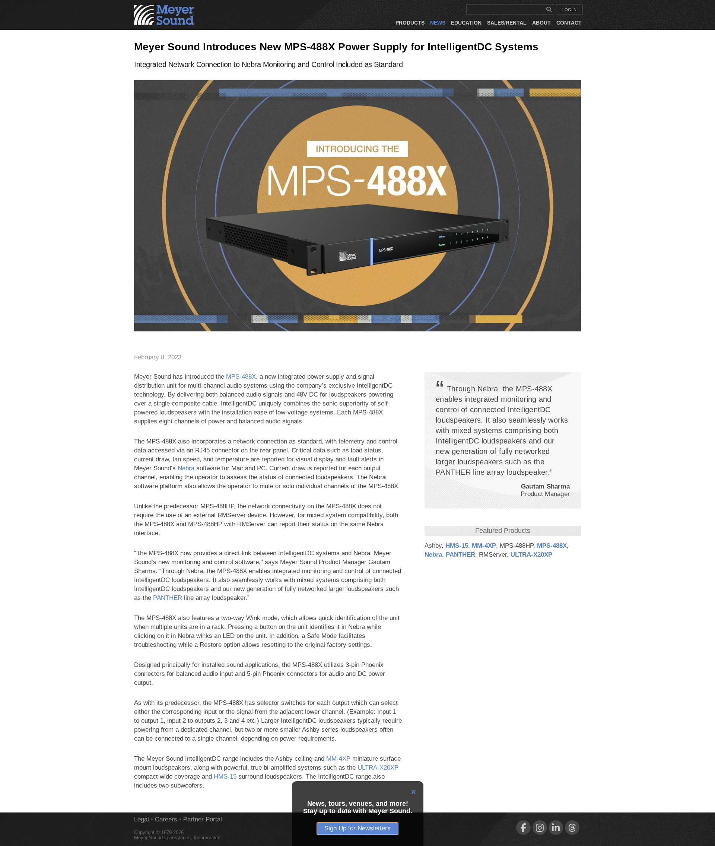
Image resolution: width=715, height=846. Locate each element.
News (437, 23)
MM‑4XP (484, 545)
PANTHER (460, 554)
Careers (166, 819)
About (541, 23)
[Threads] (572, 827)
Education (466, 23)
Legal (141, 819)
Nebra (433, 554)
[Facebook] (523, 827)
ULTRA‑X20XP (531, 554)
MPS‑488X (552, 545)
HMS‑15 (456, 545)
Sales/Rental (507, 23)
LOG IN (569, 9)
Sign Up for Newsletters (357, 828)
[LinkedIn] (556, 827)
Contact (569, 23)
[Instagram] (540, 827)
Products (410, 23)
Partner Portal (202, 819)
